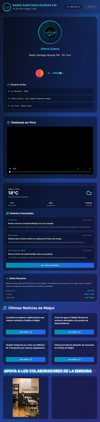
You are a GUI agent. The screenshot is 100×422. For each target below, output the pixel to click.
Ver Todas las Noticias (50, 265)
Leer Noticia (24, 332)
